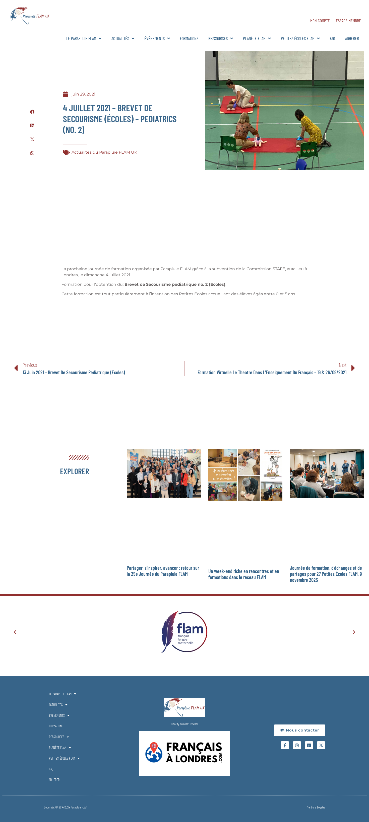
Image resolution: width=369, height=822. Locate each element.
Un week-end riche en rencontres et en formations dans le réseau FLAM (243, 574)
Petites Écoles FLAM (298, 38)
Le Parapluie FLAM (81, 38)
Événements (154, 38)
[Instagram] (297, 745)
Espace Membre (348, 20)
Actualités (120, 38)
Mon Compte (320, 20)
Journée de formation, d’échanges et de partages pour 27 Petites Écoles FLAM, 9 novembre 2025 (326, 574)
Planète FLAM (254, 38)
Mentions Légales (316, 807)
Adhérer (352, 38)
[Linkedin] (309, 745)
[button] (32, 111)
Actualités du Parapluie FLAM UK (104, 152)
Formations (189, 38)
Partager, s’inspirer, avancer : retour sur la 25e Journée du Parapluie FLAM (163, 571)
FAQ (332, 38)
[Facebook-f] (285, 745)
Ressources (218, 38)
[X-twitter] (321, 745)
